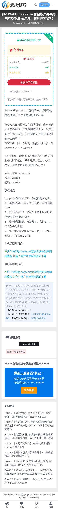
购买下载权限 (30, 82)
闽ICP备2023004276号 (29, 497)
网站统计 (51, 494)
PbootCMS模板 (37, 22)
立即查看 (29, 390)
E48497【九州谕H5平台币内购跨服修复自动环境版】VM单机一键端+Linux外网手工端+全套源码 (29, 425)
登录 (45, 5)
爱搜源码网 (24, 494)
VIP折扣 (30, 58)
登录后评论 (30, 344)
